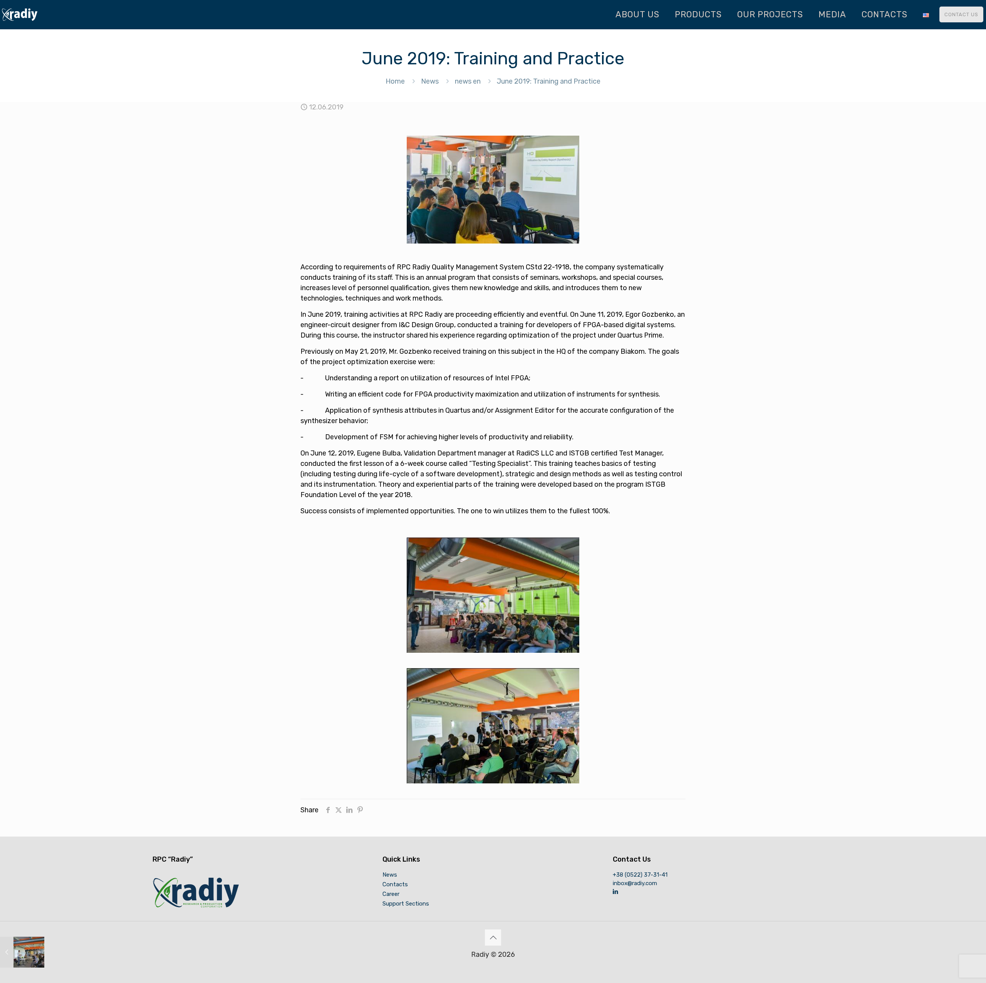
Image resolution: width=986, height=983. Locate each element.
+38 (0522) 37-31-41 (640, 874)
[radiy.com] (19, 14)
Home (395, 81)
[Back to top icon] (493, 937)
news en (468, 81)
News (430, 81)
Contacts (395, 884)
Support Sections (405, 903)
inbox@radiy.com (635, 883)
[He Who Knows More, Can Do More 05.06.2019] (22, 952)
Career (390, 894)
